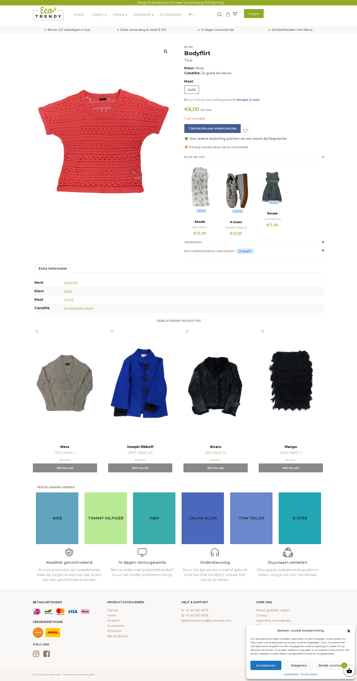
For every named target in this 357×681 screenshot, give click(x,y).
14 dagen (245, 251)
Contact (262, 615)
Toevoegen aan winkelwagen (212, 128)
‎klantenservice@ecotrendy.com (208, 620)
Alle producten (117, 636)
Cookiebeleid (291, 673)
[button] (349, 630)
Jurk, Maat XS (272, 218)
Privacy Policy (309, 673)
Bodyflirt (71, 283)
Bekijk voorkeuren (334, 665)
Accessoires (115, 626)
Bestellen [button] (65, 468)
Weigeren (299, 665)
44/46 (69, 300)
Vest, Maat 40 (140, 453)
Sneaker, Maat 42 (236, 227)
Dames (112, 610)
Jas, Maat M (215, 453)
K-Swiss (237, 211)
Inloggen (254, 13)
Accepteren (265, 665)
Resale (201, 210)
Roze (68, 291)
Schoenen (114, 631)
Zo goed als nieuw (79, 308)
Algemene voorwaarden (273, 620)
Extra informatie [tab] (53, 268)
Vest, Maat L (199, 227)
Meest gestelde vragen (273, 610)
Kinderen (113, 620)
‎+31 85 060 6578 (196, 610)
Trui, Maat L (65, 453)
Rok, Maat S (291, 453)
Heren (111, 615)
